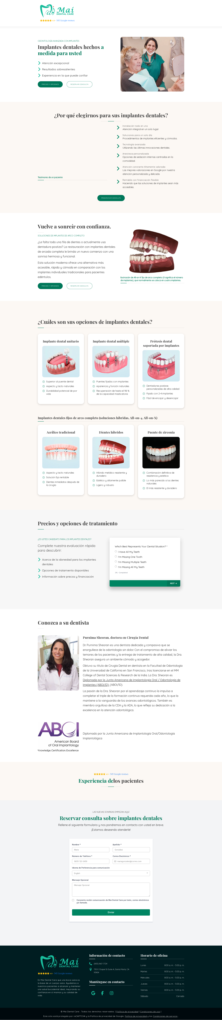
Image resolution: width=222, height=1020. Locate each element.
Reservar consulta (80, 84)
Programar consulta (111, 198)
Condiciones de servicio (165, 1016)
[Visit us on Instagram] (111, 993)
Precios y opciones (50, 84)
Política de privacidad (127, 1011)
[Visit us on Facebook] (102, 993)
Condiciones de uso (150, 1011)
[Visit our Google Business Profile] (93, 993)
